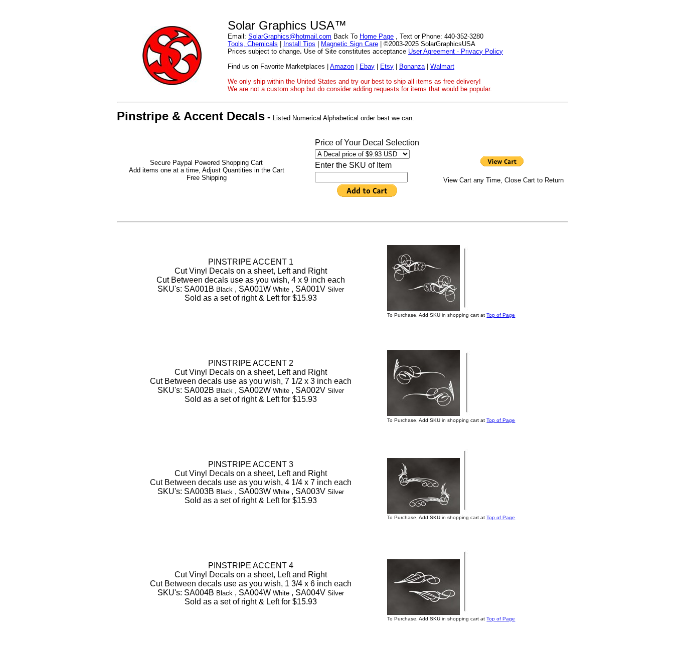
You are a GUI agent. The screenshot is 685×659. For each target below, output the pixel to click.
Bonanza (412, 66)
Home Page (377, 36)
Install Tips (299, 44)
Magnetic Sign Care (349, 44)
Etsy (387, 66)
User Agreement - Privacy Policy (455, 51)
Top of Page (500, 315)
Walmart (442, 66)
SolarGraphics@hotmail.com (289, 36)
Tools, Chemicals (253, 44)
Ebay (367, 66)
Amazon (342, 66)
